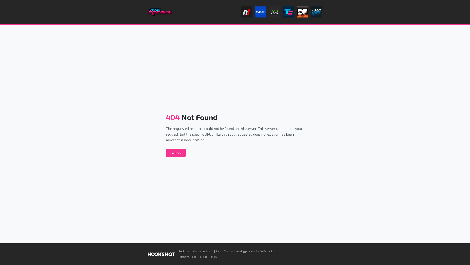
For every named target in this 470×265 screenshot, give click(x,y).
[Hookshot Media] (161, 254)
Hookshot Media (204, 251)
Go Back (175, 153)
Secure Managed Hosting (230, 251)
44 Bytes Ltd (267, 251)
